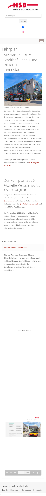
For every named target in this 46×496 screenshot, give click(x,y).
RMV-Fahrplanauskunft (29, 204)
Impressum (15, 490)
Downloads (37, 490)
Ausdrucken (10, 201)
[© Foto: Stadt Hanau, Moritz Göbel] (23, 89)
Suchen (23, 21)
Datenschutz (26, 490)
